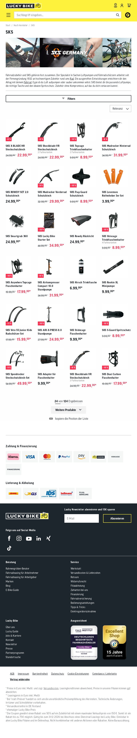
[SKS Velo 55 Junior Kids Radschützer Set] (20, 314)
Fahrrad (28, 82)
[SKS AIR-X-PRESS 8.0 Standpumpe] (52, 314)
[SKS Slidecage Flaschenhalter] (84, 314)
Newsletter (11, 644)
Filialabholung (78, 585)
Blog (8, 585)
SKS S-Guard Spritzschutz (116, 330)
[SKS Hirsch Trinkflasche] (84, 267)
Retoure (75, 577)
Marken (9, 581)
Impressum (23, 673)
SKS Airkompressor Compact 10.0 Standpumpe (49, 286)
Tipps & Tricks (78, 607)
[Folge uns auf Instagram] (19, 538)
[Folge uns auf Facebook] (9, 538)
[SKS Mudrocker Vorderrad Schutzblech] (52, 176)
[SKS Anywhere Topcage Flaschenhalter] (20, 267)
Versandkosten (51, 688)
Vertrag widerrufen (20, 679)
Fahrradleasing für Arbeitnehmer (22, 572)
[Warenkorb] (129, 5)
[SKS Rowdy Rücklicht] (84, 221)
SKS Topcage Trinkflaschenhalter (81, 147)
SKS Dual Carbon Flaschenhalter (111, 376)
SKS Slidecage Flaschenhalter (78, 332)
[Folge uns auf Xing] (48, 538)
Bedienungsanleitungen (82, 602)
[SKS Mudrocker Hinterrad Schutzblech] (116, 130)
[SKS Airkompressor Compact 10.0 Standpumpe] (52, 267)
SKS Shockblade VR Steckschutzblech (49, 147)
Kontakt (10, 640)
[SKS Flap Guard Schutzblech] (84, 176)
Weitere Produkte (65, 409)
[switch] (125, 724)
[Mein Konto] (122, 5)
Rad (72, 78)
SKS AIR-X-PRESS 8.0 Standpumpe (50, 332)
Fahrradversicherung (81, 598)
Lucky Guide (12, 631)
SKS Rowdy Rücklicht (82, 236)
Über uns (10, 627)
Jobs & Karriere (13, 635)
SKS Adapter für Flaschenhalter (47, 376)
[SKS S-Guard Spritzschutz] (116, 314)
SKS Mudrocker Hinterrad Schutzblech (116, 147)
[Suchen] (117, 15)
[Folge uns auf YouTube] (28, 538)
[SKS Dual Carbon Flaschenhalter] (116, 359)
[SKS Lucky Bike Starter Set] (52, 221)
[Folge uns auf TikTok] (9, 548)
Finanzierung (77, 594)
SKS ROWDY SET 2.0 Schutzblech (17, 194)
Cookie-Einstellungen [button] (78, 673)
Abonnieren (117, 518)
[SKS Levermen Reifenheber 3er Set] (116, 176)
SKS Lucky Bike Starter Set (46, 238)
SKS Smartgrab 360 (17, 236)
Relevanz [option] (118, 108)
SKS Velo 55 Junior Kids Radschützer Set (19, 332)
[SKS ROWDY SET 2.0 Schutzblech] (20, 176)
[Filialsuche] (115, 5)
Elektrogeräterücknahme (83, 611)
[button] (8, 15)
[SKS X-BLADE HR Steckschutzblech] (20, 130)
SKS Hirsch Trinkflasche (83, 282)
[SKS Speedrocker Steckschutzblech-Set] (20, 359)
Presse (9, 648)
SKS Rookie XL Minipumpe (110, 284)
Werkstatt (76, 568)
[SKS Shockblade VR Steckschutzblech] (52, 130)
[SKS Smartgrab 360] (20, 221)
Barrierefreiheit (40, 673)
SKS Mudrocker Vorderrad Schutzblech (52, 194)
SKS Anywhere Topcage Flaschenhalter (19, 284)
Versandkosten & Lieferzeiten (85, 572)
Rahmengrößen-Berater (17, 568)
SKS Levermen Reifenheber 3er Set (113, 194)
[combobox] (67, 15)
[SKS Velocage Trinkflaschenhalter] (116, 221)
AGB (12, 673)
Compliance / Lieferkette (104, 673)
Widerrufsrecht (78, 581)
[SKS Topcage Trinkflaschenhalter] (84, 130)
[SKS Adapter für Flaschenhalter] (52, 359)
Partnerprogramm (15, 652)
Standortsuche (13, 657)
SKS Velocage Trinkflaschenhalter (113, 238)
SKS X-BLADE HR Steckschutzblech (15, 147)
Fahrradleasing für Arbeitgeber (21, 577)
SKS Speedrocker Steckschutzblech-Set (18, 376)
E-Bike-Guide (12, 590)
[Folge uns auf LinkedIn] (38, 538)
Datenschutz (57, 673)
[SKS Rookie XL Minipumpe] (116, 267)
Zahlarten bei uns (79, 590)
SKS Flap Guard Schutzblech (78, 194)
